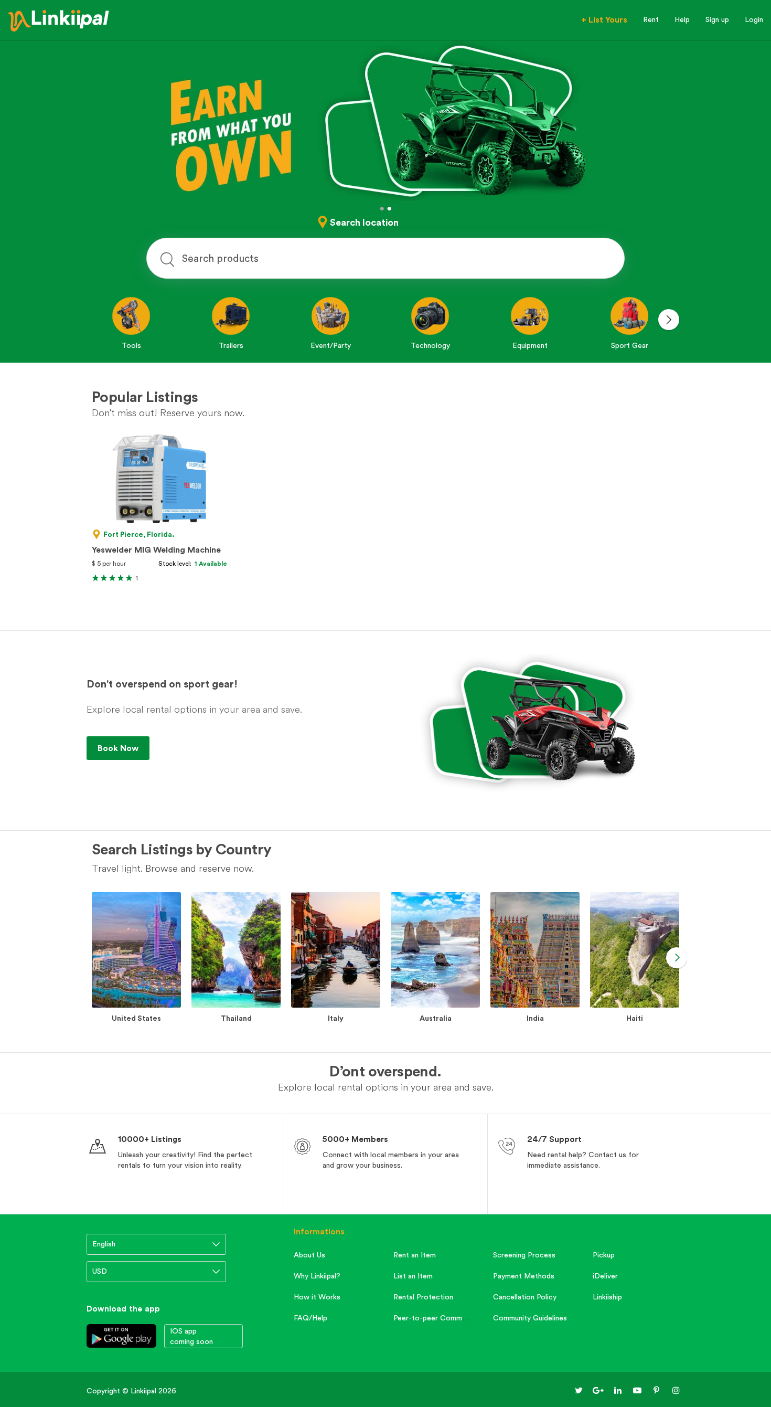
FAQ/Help (310, 1318)
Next (668, 319)
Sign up (717, 19)
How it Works (317, 1297)
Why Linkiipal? (317, 1276)
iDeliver (605, 1276)
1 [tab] (382, 209)
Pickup (604, 1255)
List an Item (413, 1276)
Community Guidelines (530, 1318)
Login (754, 19)
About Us (309, 1255)
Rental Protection (423, 1297)
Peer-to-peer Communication (442, 1318)
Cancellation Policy (524, 1297)
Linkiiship (607, 1297)
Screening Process (524, 1255)
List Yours (604, 19)
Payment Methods (523, 1276)
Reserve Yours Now (136, 748)
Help (682, 19)
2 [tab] (389, 209)
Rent (651, 19)
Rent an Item (414, 1255)
